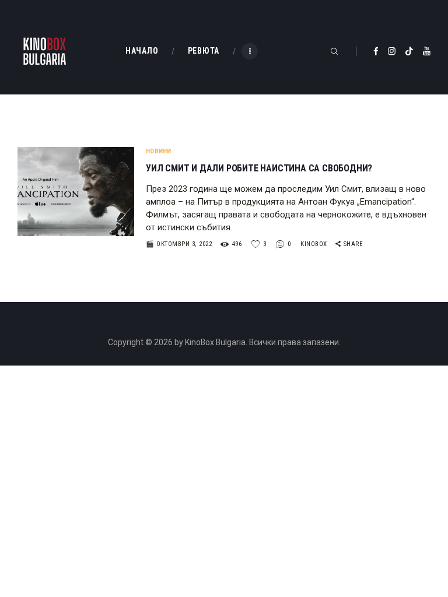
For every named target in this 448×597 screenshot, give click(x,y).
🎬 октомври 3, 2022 (179, 244)
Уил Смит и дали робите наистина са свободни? (259, 168)
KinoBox (314, 244)
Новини (159, 151)
